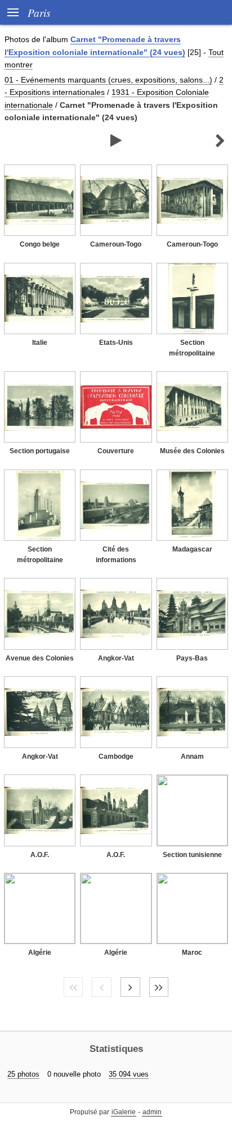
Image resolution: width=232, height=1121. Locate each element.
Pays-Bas (192, 658)
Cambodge (116, 756)
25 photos (23, 1074)
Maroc (192, 952)
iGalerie (123, 1112)
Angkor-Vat (116, 658)
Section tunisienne (192, 854)
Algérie (39, 952)
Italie (39, 342)
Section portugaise (40, 451)
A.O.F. (39, 854)
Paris (39, 12)
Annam (192, 756)
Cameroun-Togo (115, 244)
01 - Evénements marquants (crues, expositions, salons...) (108, 79)
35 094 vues (129, 1074)
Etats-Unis (116, 342)
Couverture (115, 451)
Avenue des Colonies (40, 658)
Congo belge (40, 244)
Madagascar (192, 549)
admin (152, 1112)
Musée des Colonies (192, 451)
